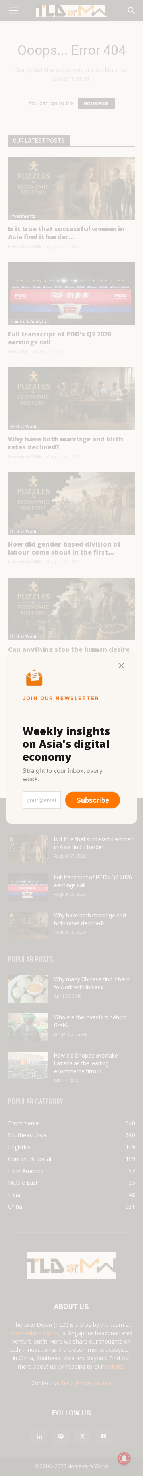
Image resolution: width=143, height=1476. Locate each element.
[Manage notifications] (124, 1458)
